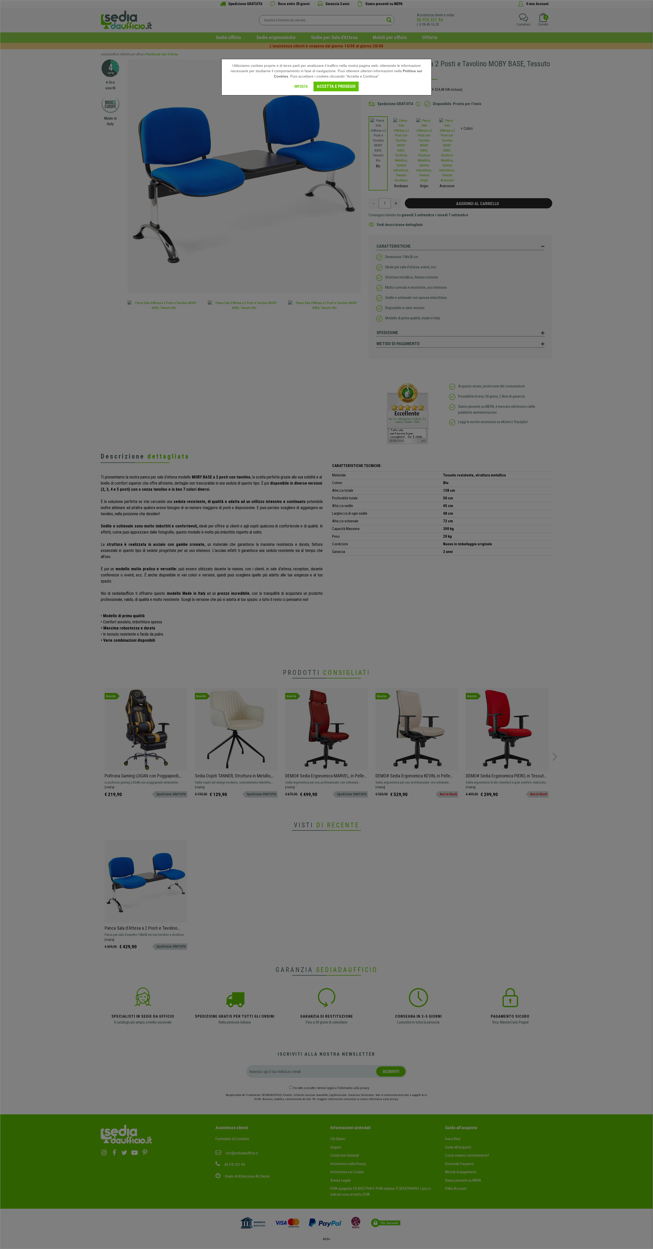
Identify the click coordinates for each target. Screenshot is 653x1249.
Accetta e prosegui (336, 86)
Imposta (301, 86)
